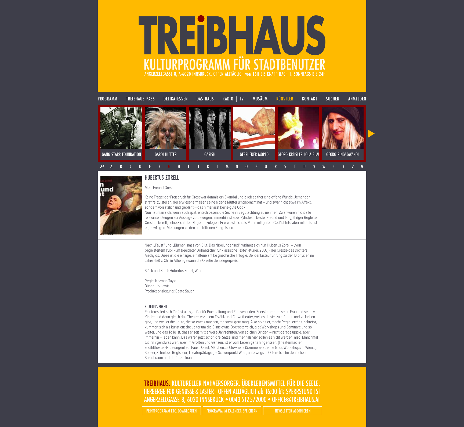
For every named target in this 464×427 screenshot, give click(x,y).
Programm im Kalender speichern (231, 411)
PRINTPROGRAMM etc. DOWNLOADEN (171, 411)
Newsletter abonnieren (292, 411)
